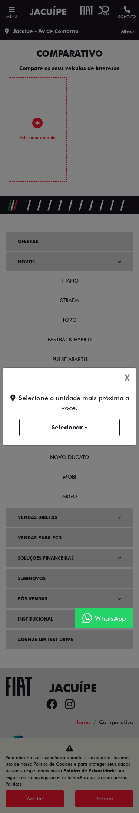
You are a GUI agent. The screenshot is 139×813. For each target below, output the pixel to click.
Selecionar (67, 427)
